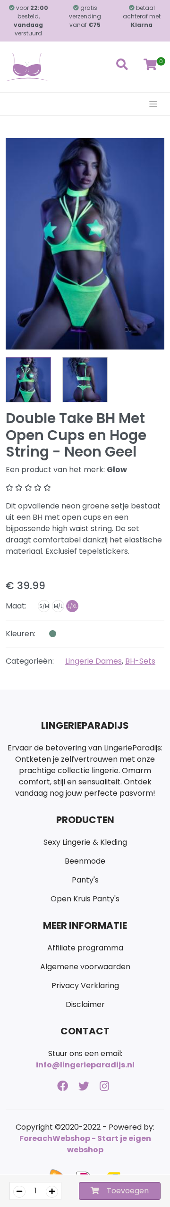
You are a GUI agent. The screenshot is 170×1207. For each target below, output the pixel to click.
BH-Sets (140, 661)
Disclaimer (85, 1004)
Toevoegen (128, 1190)
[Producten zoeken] (122, 67)
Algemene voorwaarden (85, 966)
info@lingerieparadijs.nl (85, 1064)
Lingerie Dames (93, 661)
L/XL (72, 606)
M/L (58, 606)
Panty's (85, 879)
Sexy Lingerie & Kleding (85, 842)
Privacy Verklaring (85, 985)
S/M (44, 606)
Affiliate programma (85, 947)
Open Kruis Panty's (85, 898)
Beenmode (85, 861)
